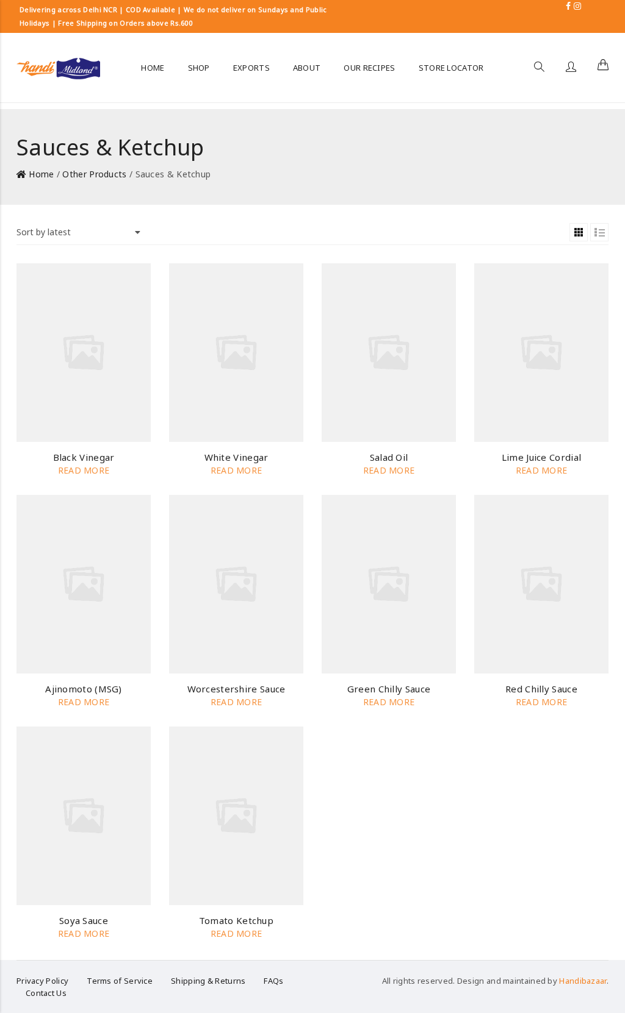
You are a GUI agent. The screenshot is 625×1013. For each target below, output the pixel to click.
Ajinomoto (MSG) (83, 689)
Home (41, 174)
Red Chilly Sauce (541, 689)
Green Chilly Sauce (388, 689)
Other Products (94, 174)
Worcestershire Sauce (236, 689)
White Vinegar (236, 457)
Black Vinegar (84, 457)
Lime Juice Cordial (541, 457)
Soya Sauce (83, 920)
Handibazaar (582, 980)
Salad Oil (389, 457)
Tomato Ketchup (236, 920)
